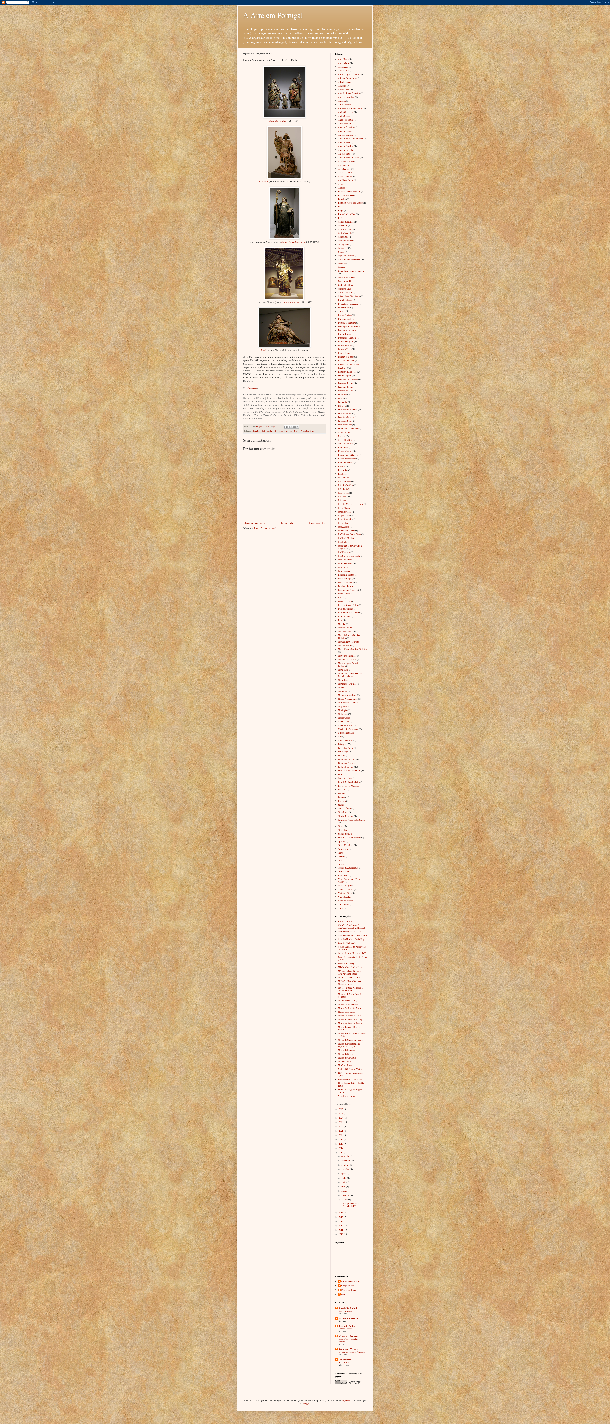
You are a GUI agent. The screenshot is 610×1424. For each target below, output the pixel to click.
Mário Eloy (343, 679)
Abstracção (343, 66)
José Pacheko (344, 551)
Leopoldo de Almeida (348, 589)
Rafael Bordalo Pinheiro (349, 781)
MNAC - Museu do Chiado (350, 977)
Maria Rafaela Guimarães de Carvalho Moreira (350, 675)
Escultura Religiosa (261, 431)
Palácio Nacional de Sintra (350, 1079)
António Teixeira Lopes (348, 157)
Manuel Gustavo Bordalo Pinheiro (349, 636)
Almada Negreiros (346, 96)
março (344, 1190)
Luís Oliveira (294, 431)
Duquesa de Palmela (347, 337)
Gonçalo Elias (347, 1285)
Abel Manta (343, 59)
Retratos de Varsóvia (348, 1349)
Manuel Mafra (344, 645)
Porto (340, 774)
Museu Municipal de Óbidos (350, 1015)
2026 (341, 1108)
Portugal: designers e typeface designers (351, 1091)
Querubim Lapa (345, 778)
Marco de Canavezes (347, 659)
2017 (341, 1148)
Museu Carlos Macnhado (349, 1004)
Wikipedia (252, 387)
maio (343, 1182)
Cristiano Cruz (344, 288)
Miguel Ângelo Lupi (347, 694)
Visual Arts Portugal (347, 1095)
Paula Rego (343, 751)
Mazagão (342, 687)
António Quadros (345, 146)
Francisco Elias (345, 413)
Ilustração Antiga (347, 1326)
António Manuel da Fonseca (350, 138)
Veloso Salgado (345, 885)
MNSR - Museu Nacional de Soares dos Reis (350, 989)
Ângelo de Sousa (345, 119)
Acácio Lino (343, 70)
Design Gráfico (345, 315)
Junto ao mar (344, 1362)
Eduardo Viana (345, 349)
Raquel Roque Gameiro (348, 785)
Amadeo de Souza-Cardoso (350, 108)
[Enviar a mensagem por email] (285, 427)
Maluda (341, 623)
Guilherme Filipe (345, 443)
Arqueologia (343, 164)
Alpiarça (342, 100)
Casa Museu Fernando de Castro (352, 935)
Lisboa (341, 597)
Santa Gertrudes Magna (293, 241)
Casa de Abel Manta (347, 942)
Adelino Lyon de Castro (348, 74)
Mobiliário (343, 713)
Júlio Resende (344, 570)
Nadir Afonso (344, 721)
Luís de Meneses (345, 608)
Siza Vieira (343, 829)
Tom (340, 860)
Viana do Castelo (345, 889)
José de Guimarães (346, 530)
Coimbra (342, 263)
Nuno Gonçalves (345, 740)
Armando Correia (346, 161)
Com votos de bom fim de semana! (349, 1340)
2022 (341, 1126)
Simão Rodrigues (345, 815)
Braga (340, 210)
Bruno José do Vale (346, 214)
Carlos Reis (343, 236)
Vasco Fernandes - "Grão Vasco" (349, 880)
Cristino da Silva (345, 292)
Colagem (342, 267)
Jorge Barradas (344, 511)
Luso (340, 620)
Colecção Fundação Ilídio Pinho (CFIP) (352, 958)
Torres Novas (344, 871)
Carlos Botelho (344, 229)
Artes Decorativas (346, 172)
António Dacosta (345, 130)
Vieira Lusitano (345, 896)
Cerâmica (342, 248)
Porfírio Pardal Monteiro (349, 770)
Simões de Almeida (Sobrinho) (352, 819)
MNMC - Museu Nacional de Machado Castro (351, 982)
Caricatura (342, 225)
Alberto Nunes (344, 81)
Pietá (264, 350)
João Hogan (343, 492)
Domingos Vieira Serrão (349, 326)
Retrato (341, 797)
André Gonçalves (345, 112)
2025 (341, 1113)
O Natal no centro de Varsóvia (352, 1351)
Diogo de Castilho (346, 318)
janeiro (344, 1199)
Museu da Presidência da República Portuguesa (349, 1045)
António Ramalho (346, 149)
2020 (341, 1135)
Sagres (341, 804)
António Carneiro (346, 127)
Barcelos (342, 198)
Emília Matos (344, 352)
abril (343, 1186)
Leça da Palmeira (346, 582)
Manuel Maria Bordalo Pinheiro (352, 649)
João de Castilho (345, 485)
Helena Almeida (345, 451)
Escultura (342, 367)
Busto (340, 217)
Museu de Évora (345, 1053)
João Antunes (344, 477)
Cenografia (343, 244)
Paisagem (342, 744)
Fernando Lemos (345, 386)
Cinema (341, 251)
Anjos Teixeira (344, 123)
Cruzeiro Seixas (345, 299)
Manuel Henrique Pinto (348, 641)
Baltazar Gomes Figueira (349, 191)
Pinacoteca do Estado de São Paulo (351, 1084)
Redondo (342, 793)
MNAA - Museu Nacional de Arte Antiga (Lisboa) (351, 972)
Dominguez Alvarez (347, 330)
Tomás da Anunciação (348, 867)
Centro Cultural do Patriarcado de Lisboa (352, 948)
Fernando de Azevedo (348, 379)
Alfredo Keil (343, 89)
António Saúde (344, 153)
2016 (341, 1152)
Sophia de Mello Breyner (349, 837)
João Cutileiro (344, 481)
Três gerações (345, 1359)
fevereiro (345, 1195)
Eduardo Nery (344, 345)
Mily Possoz (343, 706)
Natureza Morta (345, 725)
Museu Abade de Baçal (348, 1000)
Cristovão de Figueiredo (349, 296)
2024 (341, 1117)
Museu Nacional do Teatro (350, 1023)
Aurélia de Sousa (345, 180)
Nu (339, 736)
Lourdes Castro (345, 601)
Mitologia (342, 710)
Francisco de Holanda (347, 409)
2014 (341, 1216)
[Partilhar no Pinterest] (297, 427)
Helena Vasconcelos (347, 458)
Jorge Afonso (344, 507)
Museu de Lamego (346, 1050)
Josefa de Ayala (345, 559)
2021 (341, 1130)
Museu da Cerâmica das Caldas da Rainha (352, 1035)
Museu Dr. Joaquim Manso (350, 1008)
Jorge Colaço (344, 515)
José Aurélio (343, 526)
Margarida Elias (348, 1290)
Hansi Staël (343, 447)
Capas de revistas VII (348, 1328)
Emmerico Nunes (346, 356)
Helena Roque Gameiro (348, 454)
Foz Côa (342, 405)
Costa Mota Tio (345, 281)
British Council (345, 921)
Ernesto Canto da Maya (348, 364)
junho (344, 1177)
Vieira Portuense (345, 900)
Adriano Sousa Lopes (347, 78)
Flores (341, 398)
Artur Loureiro (345, 176)
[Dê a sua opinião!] (288, 427)
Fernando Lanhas (345, 383)
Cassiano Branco (345, 240)
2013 (341, 1221)
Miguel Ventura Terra (347, 698)
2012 (341, 1225)
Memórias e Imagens (348, 1336)
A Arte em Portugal (273, 15)
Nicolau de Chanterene (348, 729)
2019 (341, 1139)
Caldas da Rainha (345, 221)
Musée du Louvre (346, 1065)
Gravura (341, 436)
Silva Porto (343, 812)
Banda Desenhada (346, 195)
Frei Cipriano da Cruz (279, 431)
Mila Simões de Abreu (348, 702)
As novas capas (345, 1310)
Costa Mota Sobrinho (347, 277)
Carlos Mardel (344, 233)
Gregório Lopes (345, 439)
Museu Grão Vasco (346, 1011)
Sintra (340, 826)
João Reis (342, 496)
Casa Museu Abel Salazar (349, 931)
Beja (340, 206)
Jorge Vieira (343, 522)
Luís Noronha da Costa (348, 612)
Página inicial (287, 522)
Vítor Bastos (343, 904)
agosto (344, 1173)
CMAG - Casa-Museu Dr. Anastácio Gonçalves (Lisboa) (351, 926)
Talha (340, 852)
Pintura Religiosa (345, 766)
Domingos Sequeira (347, 322)
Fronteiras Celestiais (348, 1318)
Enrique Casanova (346, 360)
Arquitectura (343, 168)
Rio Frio (342, 800)
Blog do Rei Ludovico (349, 1308)
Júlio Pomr (343, 567)
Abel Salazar (343, 62)
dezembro (346, 1156)
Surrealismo (343, 848)
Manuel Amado (345, 627)
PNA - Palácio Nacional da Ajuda (350, 1074)
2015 (341, 1212)
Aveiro (341, 183)
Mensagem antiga (317, 522)
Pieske (341, 755)
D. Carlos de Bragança (348, 303)
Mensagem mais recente (254, 522)
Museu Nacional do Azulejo (350, 1019)
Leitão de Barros (345, 586)
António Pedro (344, 142)
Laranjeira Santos (346, 574)
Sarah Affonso (344, 808)
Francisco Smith (345, 420)
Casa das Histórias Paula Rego (351, 939)
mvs (343, 1294)
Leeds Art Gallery (346, 963)
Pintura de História (346, 763)
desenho (341, 311)
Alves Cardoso (344, 104)
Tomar (341, 863)
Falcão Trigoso (344, 375)
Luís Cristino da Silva (348, 605)
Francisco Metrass (346, 417)
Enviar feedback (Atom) (265, 528)
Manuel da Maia (345, 631)
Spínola (341, 841)
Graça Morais (344, 432)
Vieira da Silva (345, 893)
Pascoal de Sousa (308, 431)
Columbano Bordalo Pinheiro (351, 270)
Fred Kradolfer (345, 424)
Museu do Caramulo (347, 1057)
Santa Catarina (291, 302)
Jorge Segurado (345, 519)
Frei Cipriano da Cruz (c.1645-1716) (350, 1205)
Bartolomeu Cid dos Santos (350, 202)
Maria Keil (343, 669)
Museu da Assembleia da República (349, 1028)
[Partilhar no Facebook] (294, 427)
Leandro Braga (344, 578)
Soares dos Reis (345, 833)
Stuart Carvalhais (345, 845)
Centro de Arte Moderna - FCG (352, 953)
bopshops (346, 1400)
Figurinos (342, 394)
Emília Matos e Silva (350, 1281)
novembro (346, 1160)
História (341, 466)
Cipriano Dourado (346, 255)
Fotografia (342, 402)
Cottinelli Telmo (345, 284)
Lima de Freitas (345, 593)
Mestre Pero (343, 691)
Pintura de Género (346, 759)
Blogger (306, 1403)
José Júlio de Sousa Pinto (349, 534)
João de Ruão (344, 488)
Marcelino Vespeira (346, 655)
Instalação (342, 473)
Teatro (341, 856)
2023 (341, 1122)
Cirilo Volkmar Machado (349, 259)
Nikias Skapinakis (346, 732)
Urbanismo (343, 875)
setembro (345, 1169)
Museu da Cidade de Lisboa (350, 1039)
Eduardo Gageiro (345, 341)
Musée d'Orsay (344, 1061)
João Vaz (342, 500)
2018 (341, 1143)
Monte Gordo (344, 717)
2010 (341, 1234)
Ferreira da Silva (345, 390)
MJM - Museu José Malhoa (350, 967)
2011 (341, 1229)
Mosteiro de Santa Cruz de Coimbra (350, 995)
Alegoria (342, 85)
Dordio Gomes (344, 333)
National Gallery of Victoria (350, 1068)
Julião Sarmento (345, 563)
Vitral (340, 908)
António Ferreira (345, 134)
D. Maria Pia (344, 307)
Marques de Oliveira (347, 683)
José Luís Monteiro (346, 538)
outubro (345, 1164)
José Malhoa (343, 541)
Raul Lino (342, 789)
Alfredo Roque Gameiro (349, 93)
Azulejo (341, 187)
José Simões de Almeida (349, 555)
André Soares (344, 115)
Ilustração (342, 470)
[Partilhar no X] (291, 427)
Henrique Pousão (345, 462)
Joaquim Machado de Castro (350, 504)
